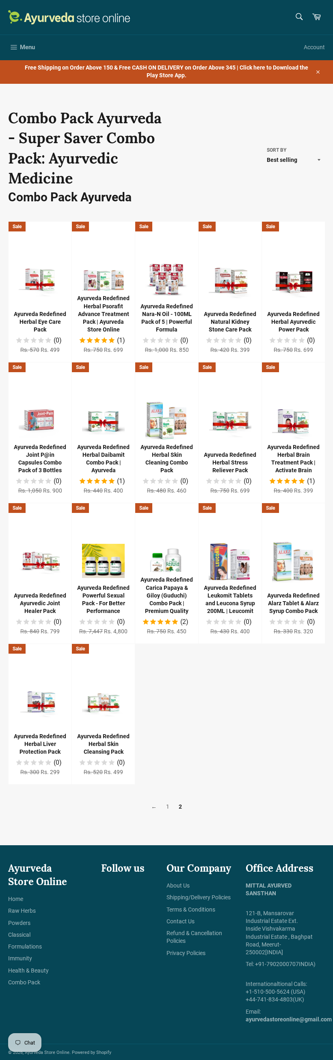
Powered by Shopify (91, 1052)
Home (15, 899)
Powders (19, 923)
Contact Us (180, 921)
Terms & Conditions (190, 909)
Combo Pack (24, 982)
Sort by (276, 150)
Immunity (20, 958)
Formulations (25, 946)
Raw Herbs (22, 910)
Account (314, 47)
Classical (19, 934)
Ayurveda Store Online (47, 1052)
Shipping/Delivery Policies (198, 897)
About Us (178, 885)
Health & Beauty (28, 970)
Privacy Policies (185, 953)
